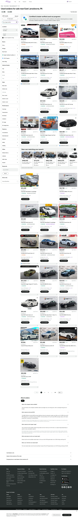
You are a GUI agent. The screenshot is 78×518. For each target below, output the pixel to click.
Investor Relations (32, 509)
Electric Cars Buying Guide (11, 483)
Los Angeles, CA (53, 475)
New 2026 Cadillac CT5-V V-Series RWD (38, 163)
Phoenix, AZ (53, 476)
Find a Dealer (8, 478)
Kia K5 (63, 502)
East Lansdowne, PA (13, 5)
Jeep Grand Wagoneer (44, 502)
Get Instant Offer (31, 473)
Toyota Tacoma (9, 500)
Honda (18, 494)
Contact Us (25, 509)
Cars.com (44, 513)
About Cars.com (19, 509)
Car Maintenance (43, 480)
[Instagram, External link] (68, 487)
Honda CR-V (19, 496)
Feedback (60, 509)
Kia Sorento (64, 498)
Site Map (41, 482)
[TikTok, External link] (62, 487)
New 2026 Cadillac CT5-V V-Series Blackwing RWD (27, 163)
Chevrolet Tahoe (54, 502)
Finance (30, 1)
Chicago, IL (52, 471)
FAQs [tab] (23, 400)
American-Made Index (21, 480)
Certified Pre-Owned (10, 475)
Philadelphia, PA (53, 480)
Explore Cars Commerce (66, 471)
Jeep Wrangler (42, 496)
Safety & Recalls (20, 478)
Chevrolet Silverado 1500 (55, 498)
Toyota (7, 494)
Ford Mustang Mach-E (32, 502)
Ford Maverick (31, 496)
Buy (15, 1)
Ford (29, 494)
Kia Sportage (64, 496)
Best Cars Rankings (20, 476)
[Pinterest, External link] (71, 487)
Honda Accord (19, 500)
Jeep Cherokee (42, 503)
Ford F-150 (30, 500)
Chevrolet (52, 494)
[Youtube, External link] (66, 487)
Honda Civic (19, 498)
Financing (8, 485)
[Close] (76, 511)
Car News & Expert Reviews (22, 473)
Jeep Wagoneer (42, 500)
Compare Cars (20, 475)
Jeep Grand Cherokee (44, 498)
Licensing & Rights (45, 509)
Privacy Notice (15, 513)
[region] (39, 514)
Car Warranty (42, 476)
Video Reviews (19, 482)
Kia (62, 494)
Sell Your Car (30, 471)
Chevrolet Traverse (54, 500)
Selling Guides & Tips (32, 476)
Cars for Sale (6, 5)
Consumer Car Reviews (21, 471)
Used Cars (8, 471)
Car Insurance (42, 478)
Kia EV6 (63, 503)
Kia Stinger (64, 500)
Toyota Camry (8, 502)
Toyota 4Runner (9, 503)
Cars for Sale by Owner (10, 476)
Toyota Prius (8, 498)
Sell (19, 1)
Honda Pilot (19, 502)
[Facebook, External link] (64, 487)
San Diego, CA (53, 484)
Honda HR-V (19, 503)
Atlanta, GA (52, 478)
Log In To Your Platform (66, 473)
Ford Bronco (31, 498)
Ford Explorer (31, 503)
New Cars (8, 473)
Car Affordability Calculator (44, 473)
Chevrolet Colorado (54, 503)
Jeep (40, 494)
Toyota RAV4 (8, 496)
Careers (39, 509)
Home (2, 5)
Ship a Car (41, 475)
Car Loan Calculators (43, 471)
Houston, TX (53, 473)
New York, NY (53, 482)
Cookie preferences (56, 514)
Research (24, 1)
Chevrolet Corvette (54, 496)
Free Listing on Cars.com (32, 475)
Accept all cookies (66, 514)
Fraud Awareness (54, 509)
